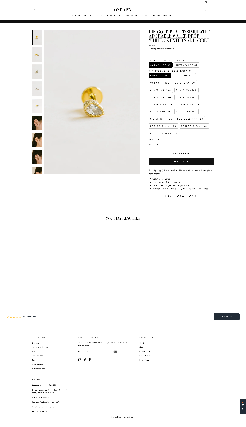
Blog (141, 347)
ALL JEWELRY (97, 15)
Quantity (154, 139)
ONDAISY (123, 10)
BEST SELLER (113, 15)
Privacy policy (37, 364)
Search (34, 351)
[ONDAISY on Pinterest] (89, 359)
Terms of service (38, 368)
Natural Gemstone (163, 15)
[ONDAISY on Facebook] (84, 359)
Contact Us (36, 360)
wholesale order (38, 355)
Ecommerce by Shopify (126, 417)
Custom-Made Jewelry (136, 15)
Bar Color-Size (170, 71)
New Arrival (79, 15)
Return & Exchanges (40, 347)
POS (113, 417)
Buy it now (181, 161)
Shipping (152, 48)
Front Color (169, 60)
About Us (142, 343)
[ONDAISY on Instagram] (79, 359)
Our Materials (144, 355)
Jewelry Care (144, 360)
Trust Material (144, 351)
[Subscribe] (115, 351)
